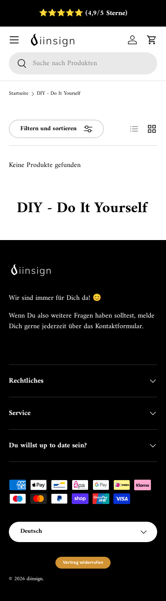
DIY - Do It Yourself (59, 94)
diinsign (34, 579)
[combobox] (83, 63)
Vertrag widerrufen (83, 562)
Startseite (18, 94)
